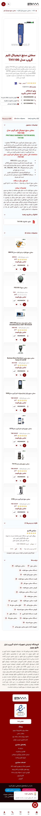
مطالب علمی (20, 734)
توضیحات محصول (31, 125)
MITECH (14, 257)
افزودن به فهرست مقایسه (10, 101)
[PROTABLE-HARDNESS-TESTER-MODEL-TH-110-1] (20, 455)
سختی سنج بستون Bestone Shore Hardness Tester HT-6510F (20, 359)
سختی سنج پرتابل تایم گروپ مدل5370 (21, 429)
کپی (14, 265)
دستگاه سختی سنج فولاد (30, 618)
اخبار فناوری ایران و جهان (20, 740)
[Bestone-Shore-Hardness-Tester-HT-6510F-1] (20, 350)
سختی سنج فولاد (32, 596)
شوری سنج (14, 601)
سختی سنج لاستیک (31, 623)
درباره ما (20, 748)
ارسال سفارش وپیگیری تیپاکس (20, 755)
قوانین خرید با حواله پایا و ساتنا (20, 772)
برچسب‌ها (34, 560)
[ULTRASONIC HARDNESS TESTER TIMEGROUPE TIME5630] (20, 385)
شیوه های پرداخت (20, 758)
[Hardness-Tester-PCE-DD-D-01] (20, 279)
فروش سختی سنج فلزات (30, 588)
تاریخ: (27, 544)
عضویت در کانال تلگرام (12, 790)
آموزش (20, 779)
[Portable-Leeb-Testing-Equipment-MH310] (20, 244)
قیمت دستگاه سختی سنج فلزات (27, 579)
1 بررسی (25, 83)
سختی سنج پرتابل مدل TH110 (20, 464)
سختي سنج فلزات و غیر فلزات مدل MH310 (20, 252)
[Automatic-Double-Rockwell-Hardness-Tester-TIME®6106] (20, 491)
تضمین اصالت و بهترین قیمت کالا (20, 766)
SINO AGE (14, 328)
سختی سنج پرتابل (32, 605)
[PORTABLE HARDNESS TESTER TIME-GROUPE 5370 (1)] (20, 420)
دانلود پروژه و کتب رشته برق (21, 737)
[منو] (3, 4)
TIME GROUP (14, 398)
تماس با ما (20, 721)
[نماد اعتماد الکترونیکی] (20, 710)
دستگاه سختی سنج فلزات (29, 570)
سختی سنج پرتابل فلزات (23, 257)
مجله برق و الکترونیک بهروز (20, 730)
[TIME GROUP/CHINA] (16, 83)
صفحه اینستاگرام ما (29, 790)
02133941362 (29, 100)
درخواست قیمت (24, 269)
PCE (14, 292)
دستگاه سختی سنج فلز (30, 583)
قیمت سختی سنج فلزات (30, 601)
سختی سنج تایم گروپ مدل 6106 (20, 499)
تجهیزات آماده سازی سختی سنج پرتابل (26, 627)
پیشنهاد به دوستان (12, 104)
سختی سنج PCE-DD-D (20, 288)
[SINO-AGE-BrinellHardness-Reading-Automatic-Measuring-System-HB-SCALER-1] (20, 314)
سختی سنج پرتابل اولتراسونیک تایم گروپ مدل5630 (20, 394)
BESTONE (14, 363)
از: (35, 544)
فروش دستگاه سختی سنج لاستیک (27, 609)
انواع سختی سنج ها (15, 605)
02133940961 (29, 103)
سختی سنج (32, 143)
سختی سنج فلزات (20, 566)
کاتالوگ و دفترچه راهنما (29, 215)
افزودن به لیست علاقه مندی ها (9, 97)
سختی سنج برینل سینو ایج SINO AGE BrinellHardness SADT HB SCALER (21, 324)
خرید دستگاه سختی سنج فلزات (28, 592)
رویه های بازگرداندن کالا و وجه (20, 769)
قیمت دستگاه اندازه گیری (29, 614)
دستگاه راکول (13, 614)
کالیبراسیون (20, 776)
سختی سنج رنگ (12, 618)
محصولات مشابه (19, 119)
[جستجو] (8, 4)
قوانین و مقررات (20, 752)
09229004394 (29, 97)
